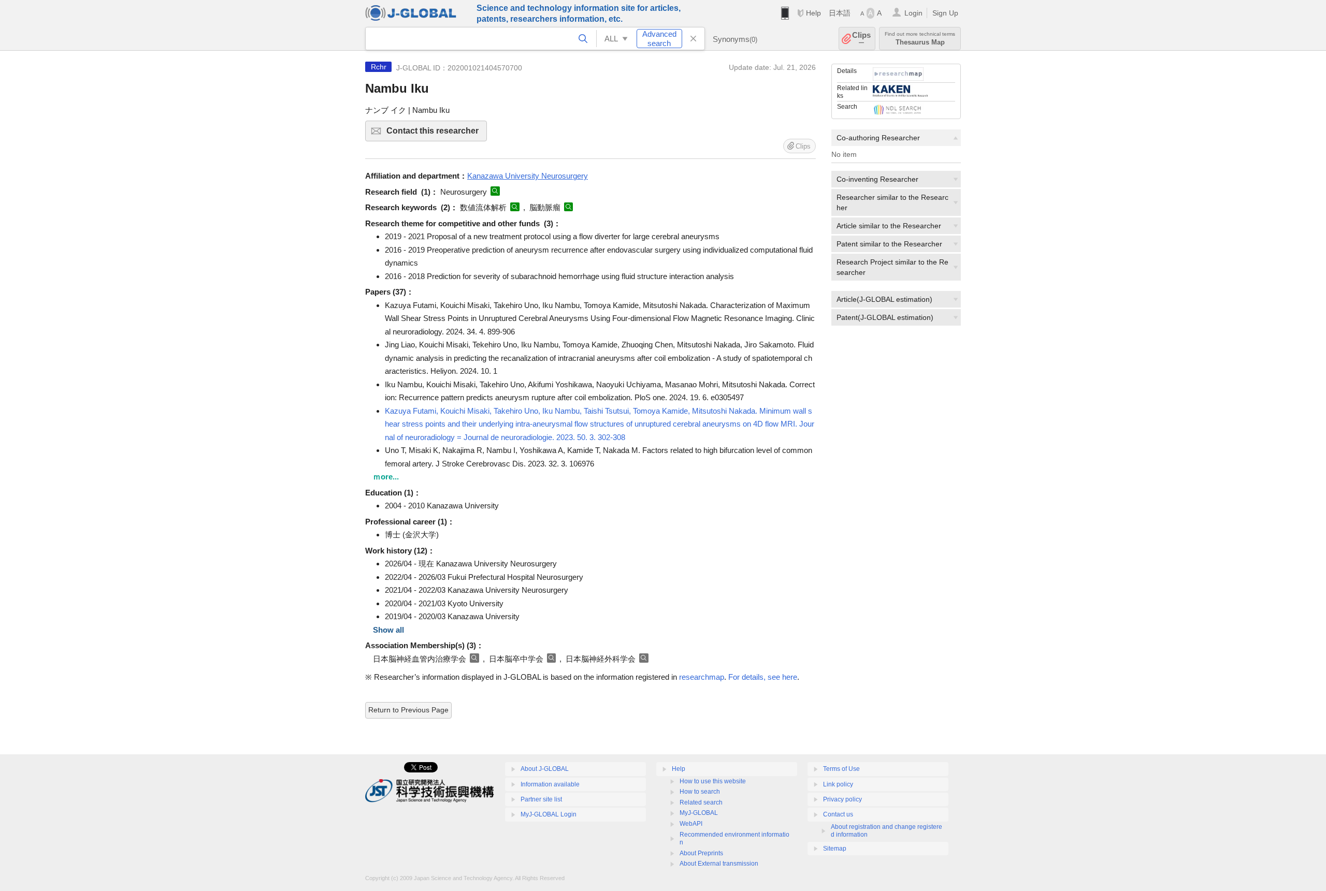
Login (913, 13)
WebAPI (691, 823)
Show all (388, 629)
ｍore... (386, 476)
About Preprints (701, 853)
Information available (550, 784)
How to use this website (713, 781)
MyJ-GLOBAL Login (548, 814)
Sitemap (834, 848)
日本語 (840, 13)
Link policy (838, 784)
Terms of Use (841, 768)
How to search (700, 791)
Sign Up (945, 13)
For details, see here (762, 677)
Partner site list (541, 799)
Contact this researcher (436, 133)
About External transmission (719, 863)
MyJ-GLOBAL (699, 812)
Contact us (838, 814)
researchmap (701, 677)
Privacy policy (842, 799)
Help (813, 13)
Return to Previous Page (408, 710)
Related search (701, 802)
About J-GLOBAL (545, 768)
